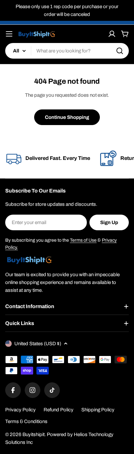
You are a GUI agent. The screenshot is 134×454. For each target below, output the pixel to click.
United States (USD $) (37, 343)
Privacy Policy (20, 409)
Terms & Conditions (26, 421)
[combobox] (67, 51)
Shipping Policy (97, 409)
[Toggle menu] (9, 34)
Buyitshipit (33, 434)
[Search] (120, 51)
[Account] (112, 34)
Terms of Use (83, 240)
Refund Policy (59, 409)
